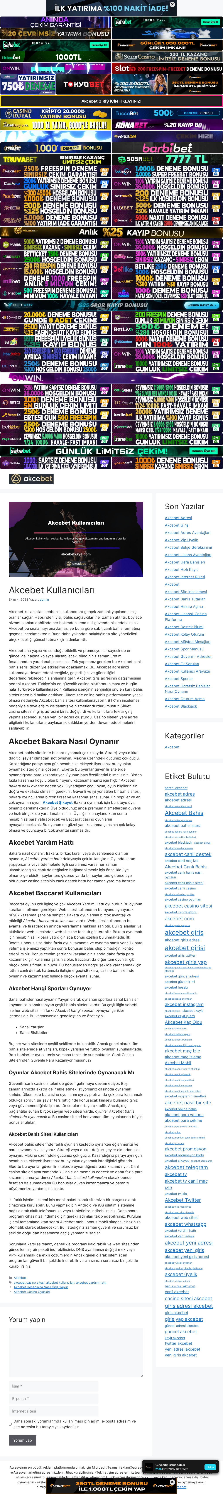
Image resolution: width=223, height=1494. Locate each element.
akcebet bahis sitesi (183, 825)
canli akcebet (177, 1292)
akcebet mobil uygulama (178, 1085)
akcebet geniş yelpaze (177, 925)
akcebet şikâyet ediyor (177, 1281)
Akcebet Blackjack (181, 706)
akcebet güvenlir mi (180, 982)
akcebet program (174, 1143)
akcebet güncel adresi (182, 976)
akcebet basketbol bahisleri (180, 837)
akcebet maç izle (182, 1051)
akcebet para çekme (183, 1120)
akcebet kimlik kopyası (177, 1034)
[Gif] (111, 232)
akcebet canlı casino (180, 888)
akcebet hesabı (176, 987)
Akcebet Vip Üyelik (181, 540)
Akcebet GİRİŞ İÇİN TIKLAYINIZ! (111, 101)
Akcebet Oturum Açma (185, 699)
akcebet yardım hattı (91, 1282)
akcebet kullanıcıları (60, 1282)
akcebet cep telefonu (181, 912)
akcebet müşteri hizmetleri (185, 1096)
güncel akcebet (181, 1331)
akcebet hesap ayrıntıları (178, 998)
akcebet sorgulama (201, 1161)
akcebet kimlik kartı (176, 1028)
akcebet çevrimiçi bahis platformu (184, 1268)
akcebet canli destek (188, 854)
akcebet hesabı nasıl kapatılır (181, 993)
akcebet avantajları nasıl (178, 806)
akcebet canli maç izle (182, 861)
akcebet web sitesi (181, 1217)
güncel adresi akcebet (182, 1326)
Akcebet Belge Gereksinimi (188, 547)
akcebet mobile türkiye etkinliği (182, 1069)
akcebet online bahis (181, 1109)
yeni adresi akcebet (182, 1349)
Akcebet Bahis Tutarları (185, 599)
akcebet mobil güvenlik (178, 1074)
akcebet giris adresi (182, 940)
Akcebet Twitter (183, 1200)
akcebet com (179, 918)
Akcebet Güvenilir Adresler (188, 656)
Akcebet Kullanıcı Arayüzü (187, 671)
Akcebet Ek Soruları (182, 664)
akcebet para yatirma (184, 1114)
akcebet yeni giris (184, 1250)
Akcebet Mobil (178, 1062)
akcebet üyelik (181, 1274)
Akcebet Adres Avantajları (187, 532)
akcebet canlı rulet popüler (179, 894)
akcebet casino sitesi (29, 1282)
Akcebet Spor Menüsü (184, 649)
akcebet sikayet (177, 1160)
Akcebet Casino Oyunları (32, 1292)
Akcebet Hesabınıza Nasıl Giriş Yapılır (41, 1287)
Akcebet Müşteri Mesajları (187, 642)
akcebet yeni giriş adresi (187, 1256)
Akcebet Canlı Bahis (186, 866)
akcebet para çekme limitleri (180, 1126)
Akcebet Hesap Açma (184, 606)
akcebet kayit (192, 1011)
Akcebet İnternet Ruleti (185, 577)
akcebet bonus (202, 842)
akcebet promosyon (185, 1149)
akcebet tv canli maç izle (186, 1184)
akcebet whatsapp (185, 1224)
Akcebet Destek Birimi (184, 627)
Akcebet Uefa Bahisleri (185, 562)
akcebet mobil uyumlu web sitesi (183, 1091)
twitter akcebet (178, 1343)
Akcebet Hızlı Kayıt (181, 569)
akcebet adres (180, 794)
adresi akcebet (176, 788)
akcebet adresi (178, 800)
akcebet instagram (184, 1004)
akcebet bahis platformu (178, 820)
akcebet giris (184, 932)
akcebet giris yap (186, 962)
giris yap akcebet (184, 1319)
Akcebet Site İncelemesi (186, 592)
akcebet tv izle (176, 1194)
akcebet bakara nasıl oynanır (181, 831)
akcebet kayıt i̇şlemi (180, 1016)
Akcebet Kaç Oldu (183, 1022)
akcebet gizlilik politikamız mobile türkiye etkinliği (188, 969)
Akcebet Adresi (178, 518)
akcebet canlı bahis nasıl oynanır (183, 874)
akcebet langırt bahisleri (178, 1039)
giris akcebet (176, 1312)
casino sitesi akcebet (188, 1298)
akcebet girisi (185, 948)
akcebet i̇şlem (172, 1011)
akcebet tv (176, 1174)
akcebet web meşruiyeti (178, 1206)
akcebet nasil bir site (188, 1102)
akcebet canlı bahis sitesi (184, 883)
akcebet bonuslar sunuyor (179, 848)
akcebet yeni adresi (189, 1243)
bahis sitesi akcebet (180, 1286)
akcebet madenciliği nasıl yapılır (183, 1045)
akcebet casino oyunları (183, 899)
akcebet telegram (186, 1167)
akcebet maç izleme (183, 1057)
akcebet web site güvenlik (179, 1212)
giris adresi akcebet (189, 1306)
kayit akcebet (175, 1338)
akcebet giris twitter (180, 955)
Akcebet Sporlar (179, 678)
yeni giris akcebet (181, 1355)
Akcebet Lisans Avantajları (188, 555)
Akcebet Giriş (177, 525)
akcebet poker (173, 1132)
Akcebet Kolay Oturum (184, 634)
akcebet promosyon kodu (184, 1155)
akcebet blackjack (178, 842)
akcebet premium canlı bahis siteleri (185, 1137)
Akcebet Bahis (184, 812)
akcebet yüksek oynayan (178, 1262)
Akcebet (20, 1278)
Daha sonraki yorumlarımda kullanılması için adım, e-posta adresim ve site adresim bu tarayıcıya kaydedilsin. (75, 1424)
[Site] (55, 171)
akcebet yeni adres (179, 1236)
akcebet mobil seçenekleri (179, 1080)
